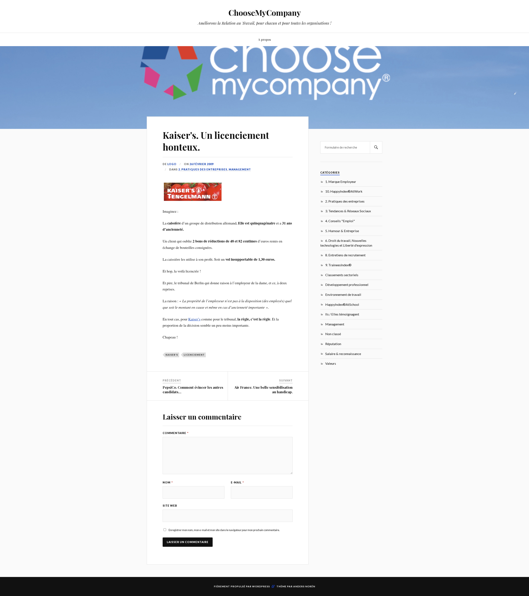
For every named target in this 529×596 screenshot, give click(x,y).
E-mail (237, 482)
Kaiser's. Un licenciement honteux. (216, 141)
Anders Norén (304, 586)
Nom (168, 482)
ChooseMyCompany (264, 12)
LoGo (171, 164)
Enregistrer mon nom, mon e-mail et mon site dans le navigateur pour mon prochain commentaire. (224, 530)
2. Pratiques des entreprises (202, 169)
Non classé (333, 334)
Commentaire (175, 433)
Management (240, 169)
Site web (170, 505)
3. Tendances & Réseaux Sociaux (348, 211)
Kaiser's (172, 354)
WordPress (261, 586)
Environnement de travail (343, 294)
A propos (264, 39)
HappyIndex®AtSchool (342, 304)
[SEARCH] (376, 147)
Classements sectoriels (341, 275)
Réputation (333, 344)
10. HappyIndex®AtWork (343, 191)
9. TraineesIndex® (338, 265)
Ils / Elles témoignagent (342, 314)
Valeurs (330, 363)
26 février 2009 (201, 164)
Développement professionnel (346, 285)
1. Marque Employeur (340, 181)
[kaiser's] (193, 199)
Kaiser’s (194, 319)
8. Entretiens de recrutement (345, 255)
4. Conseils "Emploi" (340, 221)
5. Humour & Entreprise (342, 231)
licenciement (194, 354)
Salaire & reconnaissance (343, 354)
